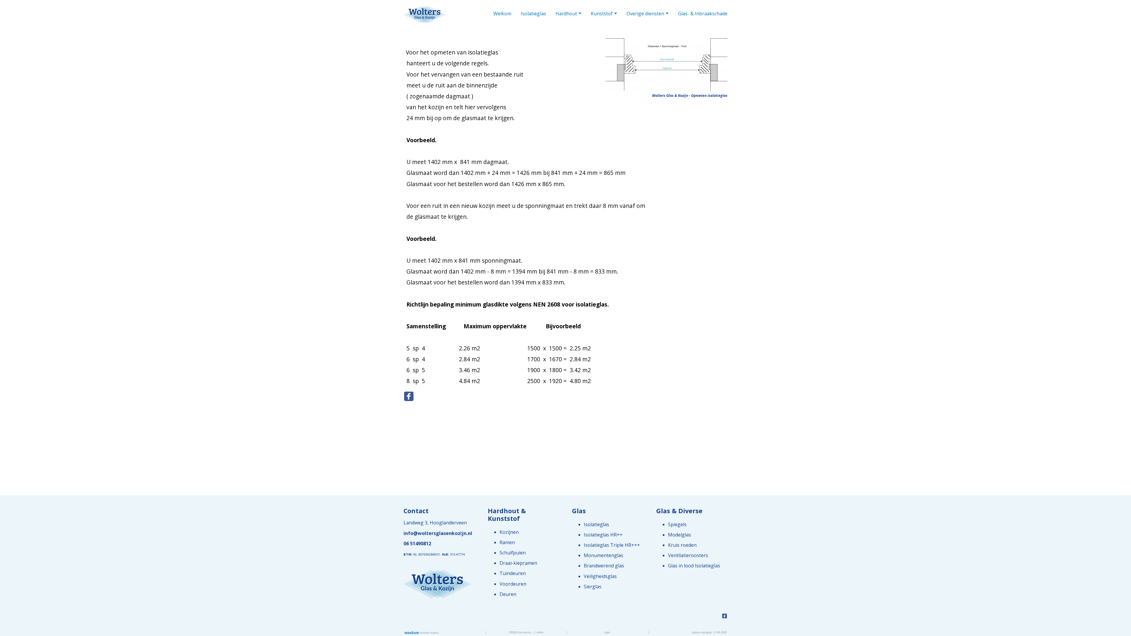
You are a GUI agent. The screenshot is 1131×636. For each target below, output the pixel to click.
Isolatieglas (533, 13)
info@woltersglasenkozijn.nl (438, 533)
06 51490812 (417, 543)
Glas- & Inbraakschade (702, 13)
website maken (429, 632)
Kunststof (602, 13)
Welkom (502, 13)
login (607, 632)
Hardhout (566, 13)
